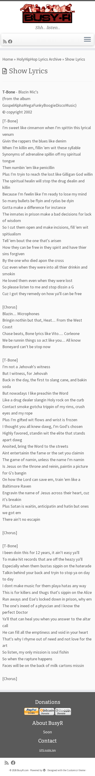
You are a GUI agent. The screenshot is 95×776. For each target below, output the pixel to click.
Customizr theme (76, 770)
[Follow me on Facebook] (11, 41)
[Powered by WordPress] (44, 769)
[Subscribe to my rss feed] (5, 41)
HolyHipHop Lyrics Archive (39, 59)
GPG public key (47, 750)
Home (7, 59)
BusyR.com (23, 770)
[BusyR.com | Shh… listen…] (47, 13)
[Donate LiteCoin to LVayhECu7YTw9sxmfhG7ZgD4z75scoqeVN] (63, 711)
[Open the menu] (87, 39)
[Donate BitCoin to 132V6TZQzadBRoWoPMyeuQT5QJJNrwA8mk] (46, 711)
